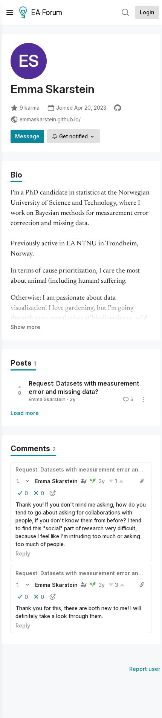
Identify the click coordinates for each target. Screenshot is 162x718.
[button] (17, 481)
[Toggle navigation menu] (10, 12)
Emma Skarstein (47, 399)
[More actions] (143, 399)
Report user (144, 669)
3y (102, 481)
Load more (25, 413)
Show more (25, 327)
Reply (22, 553)
